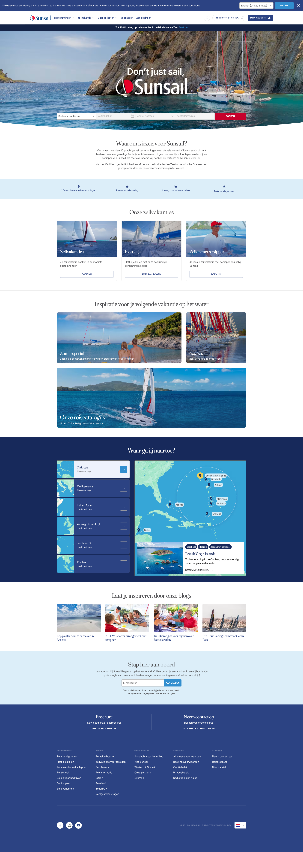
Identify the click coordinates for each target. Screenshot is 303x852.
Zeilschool (63, 772)
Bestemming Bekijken (197, 570)
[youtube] (78, 825)
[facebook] (60, 825)
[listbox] (76, 116)
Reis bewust (103, 767)
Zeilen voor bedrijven (69, 777)
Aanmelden (173, 683)
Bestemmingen (62, 18)
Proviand (101, 783)
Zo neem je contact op (197, 728)
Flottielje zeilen (65, 761)
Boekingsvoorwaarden (186, 761)
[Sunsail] (40, 18)
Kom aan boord (151, 274)
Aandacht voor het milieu (148, 756)
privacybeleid (174, 690)
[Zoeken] (207, 18)
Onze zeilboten (106, 18)
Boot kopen (127, 18)
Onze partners (142, 772)
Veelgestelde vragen (107, 794)
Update (284, 5)
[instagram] (69, 825)
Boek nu (87, 274)
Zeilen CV (101, 788)
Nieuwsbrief (219, 767)
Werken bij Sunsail (144, 767)
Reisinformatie (104, 772)
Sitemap (139, 777)
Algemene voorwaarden (187, 756)
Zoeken (230, 116)
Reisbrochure (219, 761)
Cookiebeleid (180, 767)
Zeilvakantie (84, 18)
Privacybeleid (181, 772)
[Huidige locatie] (240, 825)
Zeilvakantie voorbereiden (111, 761)
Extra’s (99, 777)
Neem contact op (222, 756)
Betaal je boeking (105, 756)
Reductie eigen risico (185, 777)
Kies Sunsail (141, 761)
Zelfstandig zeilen (67, 756)
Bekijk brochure (102, 728)
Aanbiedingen (143, 18)
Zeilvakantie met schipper (71, 767)
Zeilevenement (65, 788)
